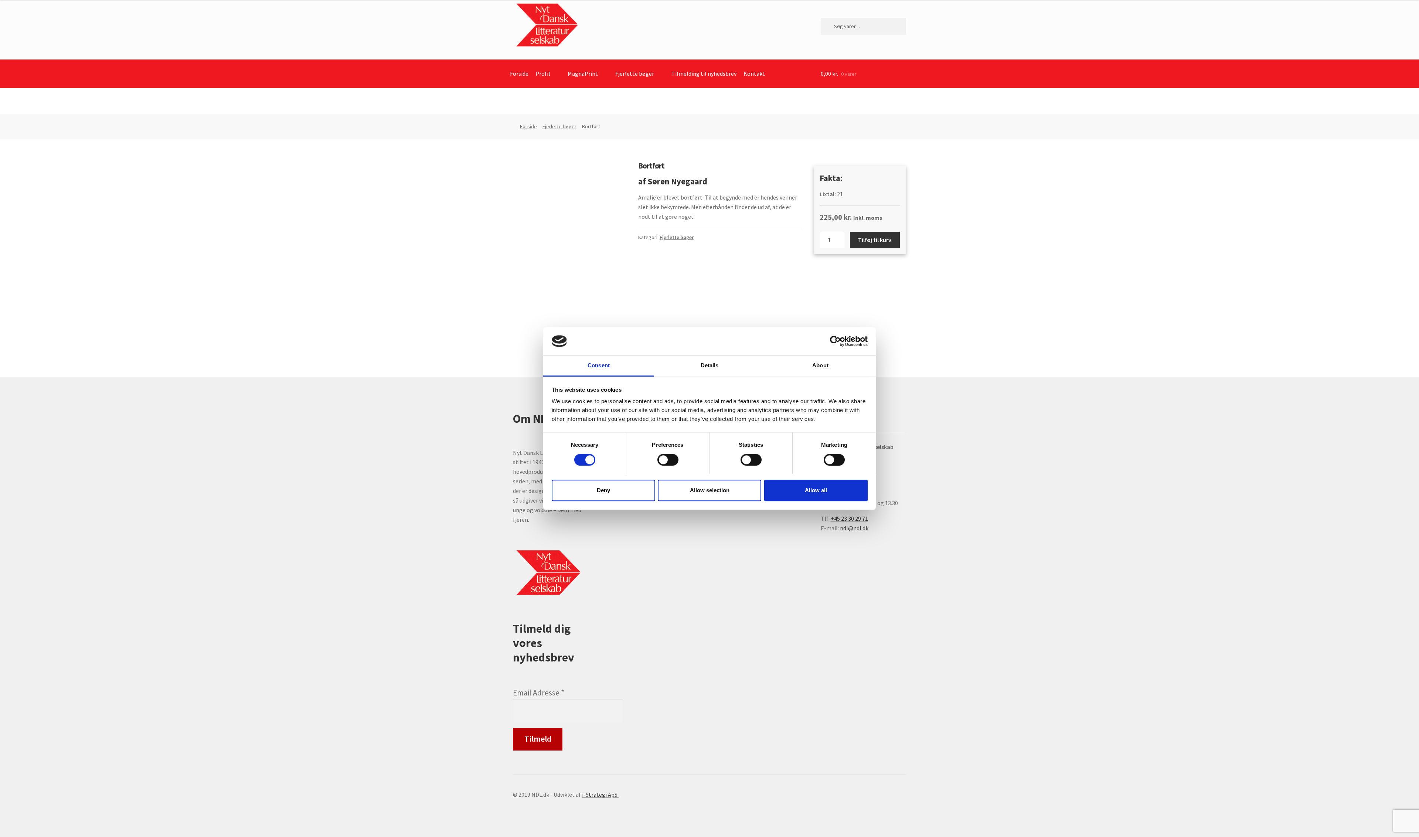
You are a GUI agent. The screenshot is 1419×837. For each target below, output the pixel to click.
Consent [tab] (599, 366)
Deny (603, 490)
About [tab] (820, 366)
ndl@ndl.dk (854, 528)
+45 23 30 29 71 (849, 518)
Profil (542, 73)
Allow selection (709, 490)
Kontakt (754, 73)
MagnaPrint (583, 73)
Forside (519, 73)
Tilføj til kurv (874, 240)
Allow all (816, 490)
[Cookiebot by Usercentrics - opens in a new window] (835, 341)
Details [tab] (710, 366)
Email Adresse (538, 693)
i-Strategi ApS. (600, 794)
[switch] (667, 460)
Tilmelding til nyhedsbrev (703, 73)
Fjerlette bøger (634, 73)
